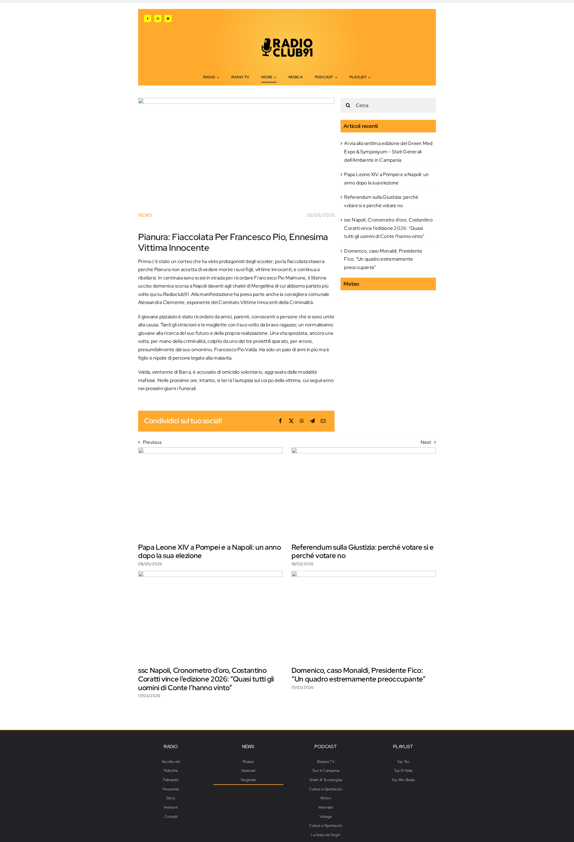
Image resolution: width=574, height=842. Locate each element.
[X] (291, 421)
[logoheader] (287, 40)
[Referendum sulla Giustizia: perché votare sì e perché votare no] (363, 492)
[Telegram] (312, 421)
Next (426, 442)
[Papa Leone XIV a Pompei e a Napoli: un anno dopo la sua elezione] (210, 492)
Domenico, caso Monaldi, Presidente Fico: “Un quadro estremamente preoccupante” (383, 259)
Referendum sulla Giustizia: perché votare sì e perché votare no (362, 551)
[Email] (323, 421)
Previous (152, 442)
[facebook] (147, 18)
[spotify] (168, 18)
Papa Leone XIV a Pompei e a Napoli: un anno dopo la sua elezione (209, 551)
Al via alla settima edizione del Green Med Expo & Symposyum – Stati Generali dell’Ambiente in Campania (388, 151)
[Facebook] (280, 421)
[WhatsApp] (302, 421)
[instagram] (157, 18)
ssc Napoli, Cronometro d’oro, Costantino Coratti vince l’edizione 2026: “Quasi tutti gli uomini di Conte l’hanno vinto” (388, 228)
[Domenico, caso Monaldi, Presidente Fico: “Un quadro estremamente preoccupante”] (363, 616)
